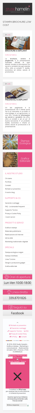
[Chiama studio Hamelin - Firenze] (17, 294)
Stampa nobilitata (11, 256)
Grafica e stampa (11, 228)
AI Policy (14, 337)
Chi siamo (8, 178)
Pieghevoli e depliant (16, 100)
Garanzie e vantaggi (12, 203)
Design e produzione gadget (15, 263)
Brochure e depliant (16, 51)
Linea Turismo (10, 259)
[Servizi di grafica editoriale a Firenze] (17, 159)
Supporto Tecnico (11, 210)
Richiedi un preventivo (13, 189)
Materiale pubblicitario (13, 231)
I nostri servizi (10, 217)
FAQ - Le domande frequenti (15, 206)
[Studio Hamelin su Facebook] (17, 310)
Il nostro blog (10, 192)
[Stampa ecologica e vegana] (17, 142)
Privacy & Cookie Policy (18, 334)
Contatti (8, 185)
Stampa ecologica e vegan (14, 252)
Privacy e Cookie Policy (13, 213)
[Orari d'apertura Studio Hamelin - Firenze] (17, 279)
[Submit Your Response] (28, 405)
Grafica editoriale (11, 266)
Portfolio (8, 182)
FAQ (26, 331)
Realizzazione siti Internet (14, 235)
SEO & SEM (9, 238)
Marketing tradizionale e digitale (16, 242)
